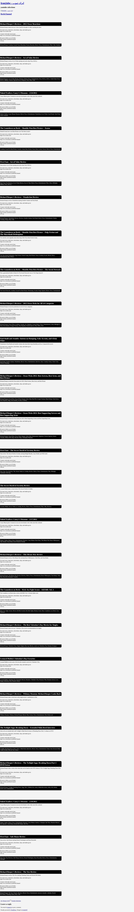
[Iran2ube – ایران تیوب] (7, 10)
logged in (9, 907)
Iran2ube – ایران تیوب (12, 3)
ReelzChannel (6, 14)
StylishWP (24, 910)
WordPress (13, 910)
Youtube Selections (16, 901)
